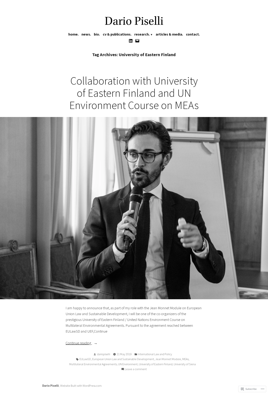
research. (142, 34)
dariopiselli (103, 354)
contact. (193, 34)
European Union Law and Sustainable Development (123, 359)
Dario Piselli (50, 386)
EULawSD (85, 359)
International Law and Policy (155, 354)
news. (86, 34)
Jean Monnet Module (168, 359)
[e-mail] (137, 40)
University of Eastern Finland (155, 364)
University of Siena (185, 364)
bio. (97, 34)
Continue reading (79, 343)
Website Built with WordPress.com (81, 386)
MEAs (185, 359)
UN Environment (128, 364)
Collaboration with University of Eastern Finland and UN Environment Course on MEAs (134, 93)
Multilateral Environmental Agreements (93, 364)
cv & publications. (117, 34)
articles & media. (169, 34)
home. (73, 34)
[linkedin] (131, 40)
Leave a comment (136, 369)
